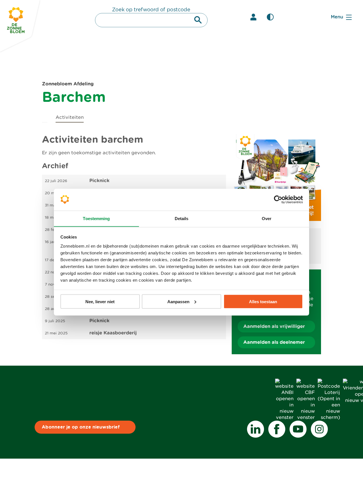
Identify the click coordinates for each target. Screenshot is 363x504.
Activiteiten (70, 117)
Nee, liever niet (100, 301)
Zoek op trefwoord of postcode (151, 9)
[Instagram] (319, 429)
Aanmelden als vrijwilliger (274, 326)
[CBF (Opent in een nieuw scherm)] (305, 417)
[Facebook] (276, 429)
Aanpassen (178, 301)
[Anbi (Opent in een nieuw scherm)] (284, 417)
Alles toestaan (263, 301)
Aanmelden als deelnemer (274, 342)
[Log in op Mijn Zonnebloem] (253, 17)
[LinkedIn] (255, 429)
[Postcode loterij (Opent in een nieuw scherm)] (329, 417)
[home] (44, 116)
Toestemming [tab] (96, 218)
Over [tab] (266, 218)
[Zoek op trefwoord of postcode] (198, 20)
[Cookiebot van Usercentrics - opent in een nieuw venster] (278, 199)
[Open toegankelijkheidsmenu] (270, 17)
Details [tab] (182, 218)
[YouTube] (298, 429)
